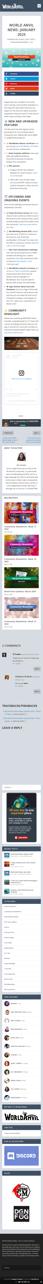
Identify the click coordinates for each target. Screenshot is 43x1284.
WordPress (35, 1279)
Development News (11, 917)
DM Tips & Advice (10, 922)
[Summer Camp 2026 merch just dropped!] (6, 891)
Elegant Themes (17, 1279)
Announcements (10, 906)
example (13, 182)
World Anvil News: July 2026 (20, 872)
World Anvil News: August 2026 (22, 854)
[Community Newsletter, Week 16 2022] (21, 545)
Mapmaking (8, 948)
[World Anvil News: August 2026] (6, 855)
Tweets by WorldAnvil (12, 1133)
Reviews (7, 958)
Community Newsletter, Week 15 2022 (20, 622)
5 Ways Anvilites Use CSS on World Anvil (23, 864)
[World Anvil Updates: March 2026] (21, 577)
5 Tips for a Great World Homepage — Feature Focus (25, 881)
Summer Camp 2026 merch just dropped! (22, 891)
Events (21, 894)
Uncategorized (9, 974)
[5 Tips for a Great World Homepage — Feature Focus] (6, 882)
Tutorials (7, 969)
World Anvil (8, 979)
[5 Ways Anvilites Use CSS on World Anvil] (6, 864)
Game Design (9, 937)
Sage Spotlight (9, 963)
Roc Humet (19, 39)
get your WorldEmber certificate (25, 146)
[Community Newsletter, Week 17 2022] (21, 512)
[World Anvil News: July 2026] (6, 873)
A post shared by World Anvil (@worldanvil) (21, 401)
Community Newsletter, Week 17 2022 (20, 527)
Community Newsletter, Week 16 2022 (20, 560)
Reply (37, 669)
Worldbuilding (9, 984)
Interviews (8, 943)
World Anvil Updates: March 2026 (20, 591)
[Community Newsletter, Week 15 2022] (21, 607)
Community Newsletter (19, 42)
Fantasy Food (9, 932)
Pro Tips (21, 867)
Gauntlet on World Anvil (13, 332)
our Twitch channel (18, 271)
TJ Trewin (17, 654)
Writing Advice (9, 989)
